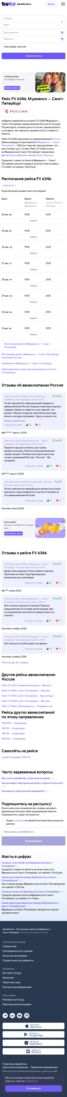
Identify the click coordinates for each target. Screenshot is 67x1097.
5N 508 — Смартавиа (14, 738)
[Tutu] (9, 4)
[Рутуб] (26, 1014)
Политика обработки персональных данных (15, 1065)
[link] (12, 88)
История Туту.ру (12, 972)
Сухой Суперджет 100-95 (16, 757)
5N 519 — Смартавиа (13, 728)
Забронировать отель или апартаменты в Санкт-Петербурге (29, 371)
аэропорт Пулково (42, 155)
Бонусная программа (15, 955)
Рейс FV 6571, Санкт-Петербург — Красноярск (28, 695)
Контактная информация (17, 987)
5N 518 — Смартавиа (13, 733)
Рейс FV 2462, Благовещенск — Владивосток (27, 706)
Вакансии (8, 977)
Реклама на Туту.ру (13, 999)
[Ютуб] (19, 1014)
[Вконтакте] (12, 1014)
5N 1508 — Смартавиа (14, 723)
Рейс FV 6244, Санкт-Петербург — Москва (26, 701)
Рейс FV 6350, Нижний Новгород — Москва (26, 685)
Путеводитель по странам (18, 950)
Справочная (9, 946)
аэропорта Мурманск (17, 155)
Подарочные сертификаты (18, 960)
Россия (56, 138)
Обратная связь (12, 982)
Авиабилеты (9, 929)
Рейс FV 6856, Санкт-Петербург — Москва (26, 690)
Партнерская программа (17, 1004)
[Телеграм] (5, 1014)
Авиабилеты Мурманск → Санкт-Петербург (27, 363)
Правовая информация (44, 1067)
